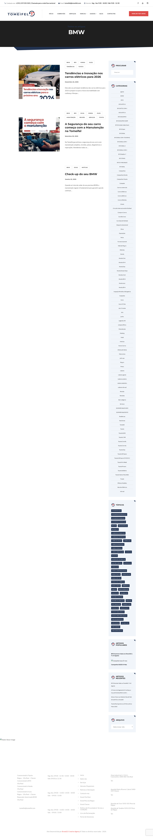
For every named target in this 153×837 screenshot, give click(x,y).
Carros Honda (117, 548)
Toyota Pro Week (122, 462)
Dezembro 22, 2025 (71, 82)
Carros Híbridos (122, 200)
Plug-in (122, 362)
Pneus (122, 366)
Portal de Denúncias (87, 817)
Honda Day (122, 266)
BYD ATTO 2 (122, 104)
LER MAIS (71, 101)
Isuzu (91, 62)
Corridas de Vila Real (122, 221)
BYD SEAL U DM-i (122, 150)
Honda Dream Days (122, 271)
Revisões (122, 395)
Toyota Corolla (122, 441)
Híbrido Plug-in (122, 246)
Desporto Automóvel (122, 225)
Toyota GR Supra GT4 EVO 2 (122, 458)
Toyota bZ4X (122, 433)
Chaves (128, 552)
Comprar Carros (122, 212)
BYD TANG (122, 158)
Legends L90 (122, 320)
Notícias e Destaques (87, 790)
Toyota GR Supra (122, 454)
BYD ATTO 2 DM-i (122, 108)
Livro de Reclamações (87, 813)
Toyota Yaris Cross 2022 (119, 615)
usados (92, 13)
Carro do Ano (116, 540)
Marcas (83, 13)
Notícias (85, 167)
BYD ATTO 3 (122, 112)
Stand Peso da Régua (87, 801)
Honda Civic (122, 258)
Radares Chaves (117, 597)
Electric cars (117, 563)
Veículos (115, 623)
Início (51, 13)
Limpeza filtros (122, 325)
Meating (122, 333)
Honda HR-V (122, 279)
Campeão (122, 183)
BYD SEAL (122, 133)
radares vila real (122, 387)
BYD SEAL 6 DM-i (122, 141)
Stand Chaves (85, 804)
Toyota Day (122, 450)
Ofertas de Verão (122, 350)
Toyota (80, 66)
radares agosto (122, 375)
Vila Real (125, 623)
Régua (128, 600)
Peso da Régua (123, 589)
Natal (122, 337)
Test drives (116, 604)
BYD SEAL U (122, 146)
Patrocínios (122, 354)
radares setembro (122, 383)
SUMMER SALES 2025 (122, 408)
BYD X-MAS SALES (122, 162)
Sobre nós (83, 779)
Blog (101, 13)
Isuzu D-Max (122, 304)
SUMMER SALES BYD (122, 412)
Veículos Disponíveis (87, 786)
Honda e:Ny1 (122, 275)
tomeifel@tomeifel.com (73, 3)
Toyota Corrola (122, 445)
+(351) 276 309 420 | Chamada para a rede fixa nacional (124, 794)
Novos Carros (122, 345)
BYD (75, 62)
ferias (122, 237)
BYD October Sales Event (122, 125)
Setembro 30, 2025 (71, 136)
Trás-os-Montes (117, 619)
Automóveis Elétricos (119, 514)
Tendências (70, 66)
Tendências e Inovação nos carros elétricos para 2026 (84, 75)
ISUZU (114, 589)
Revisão (82, 117)
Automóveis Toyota (118, 522)
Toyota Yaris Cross (118, 612)
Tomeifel (122, 425)
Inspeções (122, 296)
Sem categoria (122, 400)
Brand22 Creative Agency (71, 831)
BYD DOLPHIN (122, 117)
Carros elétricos (122, 196)
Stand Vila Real (85, 797)
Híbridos (122, 250)
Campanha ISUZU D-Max (119, 664)
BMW (68, 62)
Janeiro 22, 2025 (70, 179)
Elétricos (127, 563)
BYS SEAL (122, 166)
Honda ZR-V (122, 287)
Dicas (82, 113)
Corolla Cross (122, 216)
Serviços (72, 13)
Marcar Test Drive (139, 13)
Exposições (122, 233)
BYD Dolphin (123, 525)
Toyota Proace (122, 466)
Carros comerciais (122, 187)
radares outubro (122, 379)
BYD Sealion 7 (122, 154)
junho (122, 316)
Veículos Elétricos (122, 487)
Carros (127, 540)
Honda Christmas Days (119, 570)
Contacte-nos (84, 793)
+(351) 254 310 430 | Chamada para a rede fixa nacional (124, 813)
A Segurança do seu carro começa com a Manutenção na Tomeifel (84, 127)
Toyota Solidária (122, 470)
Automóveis (116, 510)
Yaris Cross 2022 (117, 630)
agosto (122, 92)
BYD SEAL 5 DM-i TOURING (122, 137)
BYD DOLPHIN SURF (122, 121)
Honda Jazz (122, 283)
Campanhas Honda (122, 175)
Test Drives (122, 420)
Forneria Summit (122, 241)
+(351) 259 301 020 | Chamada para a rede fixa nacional (35, 3)
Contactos (111, 13)
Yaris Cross (115, 626)
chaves (122, 204)
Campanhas (122, 171)
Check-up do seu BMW (81, 174)
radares (122, 370)
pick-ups (122, 358)
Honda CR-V (122, 262)
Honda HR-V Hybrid (118, 582)
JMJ (122, 312)
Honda (82, 62)
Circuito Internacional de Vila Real (122, 208)
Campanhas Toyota (122, 179)
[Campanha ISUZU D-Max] (119, 660)
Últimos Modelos (122, 483)
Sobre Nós (61, 13)
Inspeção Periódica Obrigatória (122, 291)
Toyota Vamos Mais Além (122, 475)
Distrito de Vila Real (118, 559)
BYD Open (122, 129)
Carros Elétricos (122, 191)
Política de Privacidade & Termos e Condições (92, 808)
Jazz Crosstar (122, 308)
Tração (122, 479)
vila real (122, 491)
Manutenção (71, 117)
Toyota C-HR (122, 437)
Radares (124, 593)
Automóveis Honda (118, 518)
